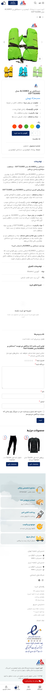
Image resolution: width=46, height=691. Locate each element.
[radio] (38, 126)
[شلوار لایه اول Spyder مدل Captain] (12, 445)
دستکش (29, 190)
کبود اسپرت (40, 9)
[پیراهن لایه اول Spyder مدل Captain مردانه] (34, 445)
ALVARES (32, 167)
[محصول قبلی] (42, 17)
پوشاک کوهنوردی (28, 9)
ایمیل (41, 401)
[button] (42, 42)
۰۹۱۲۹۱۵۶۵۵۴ (23, 492)
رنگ (38, 122)
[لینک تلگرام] (39, 580)
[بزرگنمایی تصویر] (39, 58)
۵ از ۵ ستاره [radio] (25, 360)
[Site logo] (23, 3)
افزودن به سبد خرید (20, 133)
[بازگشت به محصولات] (40, 17)
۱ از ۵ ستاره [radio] (32, 360)
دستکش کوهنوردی (15, 150)
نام (42, 391)
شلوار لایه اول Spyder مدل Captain (12, 458)
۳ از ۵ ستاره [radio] (29, 360)
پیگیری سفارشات (13, 3)
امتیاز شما (40, 361)
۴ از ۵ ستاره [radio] (27, 360)
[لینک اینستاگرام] (42, 580)
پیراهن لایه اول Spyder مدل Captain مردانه (34, 458)
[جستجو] (35, 3)
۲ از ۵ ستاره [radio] (30, 360)
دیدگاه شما (39, 364)
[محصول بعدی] (37, 17)
